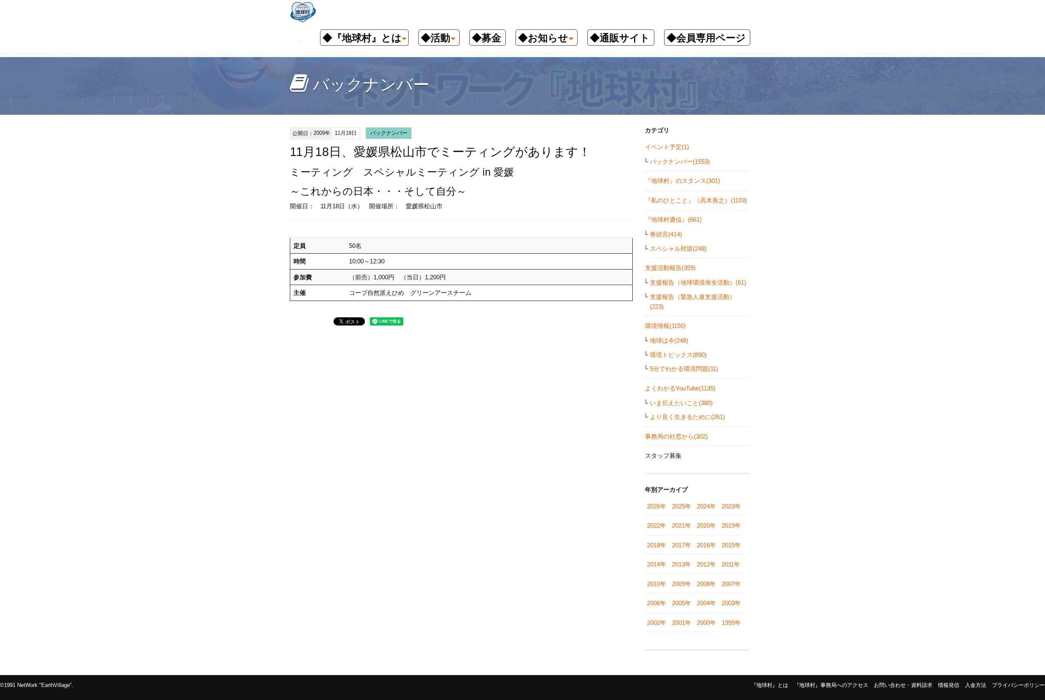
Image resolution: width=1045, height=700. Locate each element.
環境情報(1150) (665, 325)
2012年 (706, 564)
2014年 (656, 564)
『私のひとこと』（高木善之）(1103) (696, 200)
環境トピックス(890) (678, 354)
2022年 (656, 525)
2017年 (681, 545)
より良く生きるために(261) (687, 416)
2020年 (706, 525)
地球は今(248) (669, 340)
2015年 (731, 545)
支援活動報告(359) (670, 267)
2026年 (656, 506)
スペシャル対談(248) (678, 248)
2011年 (731, 564)
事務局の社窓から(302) (676, 436)
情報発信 (948, 685)
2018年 (656, 545)
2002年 (656, 622)
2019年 (731, 525)
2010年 (656, 583)
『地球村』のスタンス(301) (682, 180)
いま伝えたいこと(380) (681, 402)
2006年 (656, 603)
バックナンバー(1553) (680, 161)
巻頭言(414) (666, 234)
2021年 (681, 525)
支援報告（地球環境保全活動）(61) (698, 282)
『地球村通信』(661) (673, 219)
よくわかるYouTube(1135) (680, 388)
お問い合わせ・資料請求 (903, 685)
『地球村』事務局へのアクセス (831, 685)
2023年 (731, 506)
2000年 (706, 622)
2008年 (706, 583)
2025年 (681, 506)
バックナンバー (388, 133)
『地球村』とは (769, 685)
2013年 (681, 564)
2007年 (731, 583)
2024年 (706, 506)
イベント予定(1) (667, 146)
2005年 (681, 603)
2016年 (706, 545)
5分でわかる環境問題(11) (684, 368)
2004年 (706, 603)
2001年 (681, 622)
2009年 (681, 583)
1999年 (731, 622)
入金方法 (975, 685)
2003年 (731, 603)
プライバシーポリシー (1018, 685)
